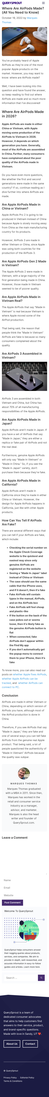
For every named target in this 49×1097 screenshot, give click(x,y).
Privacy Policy (10, 1077)
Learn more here (31, 967)
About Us (11, 1043)
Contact (30, 1043)
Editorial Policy (27, 1077)
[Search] (41, 978)
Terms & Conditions (13, 1081)
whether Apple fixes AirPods (29, 674)
